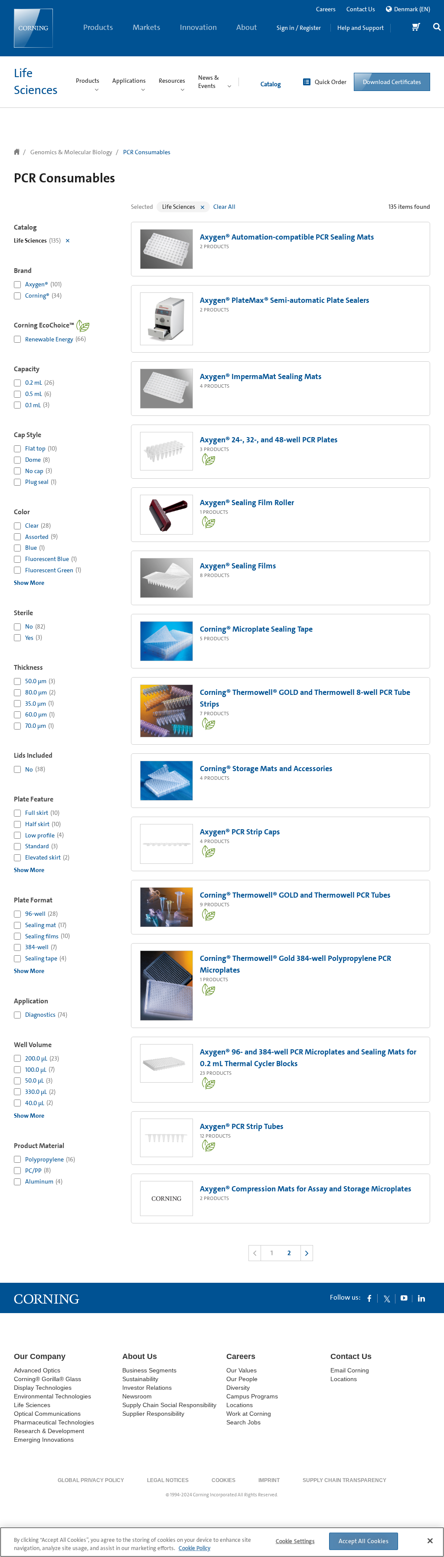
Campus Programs (252, 1396)
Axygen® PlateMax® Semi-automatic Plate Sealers (284, 300)
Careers (326, 9)
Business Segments (149, 1370)
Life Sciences (32, 1404)
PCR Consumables (146, 152)
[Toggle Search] (437, 28)
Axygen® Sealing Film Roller (247, 502)
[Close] (430, 1541)
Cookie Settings (295, 1541)
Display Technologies (43, 1387)
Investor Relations (147, 1387)
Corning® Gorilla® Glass (47, 1378)
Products (98, 27)
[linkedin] (421, 1297)
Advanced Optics (37, 1370)
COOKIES (223, 1480)
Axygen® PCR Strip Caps (240, 832)
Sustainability (140, 1378)
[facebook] (369, 1297)
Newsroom (137, 1396)
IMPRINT (269, 1480)
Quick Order (330, 82)
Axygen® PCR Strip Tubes (242, 1126)
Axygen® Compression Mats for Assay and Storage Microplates (305, 1189)
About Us (246, 39)
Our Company (39, 1356)
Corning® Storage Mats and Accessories (266, 768)
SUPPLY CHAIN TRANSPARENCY (344, 1480)
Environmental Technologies (52, 1396)
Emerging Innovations (44, 1439)
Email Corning (349, 1370)
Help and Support (360, 28)
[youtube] (404, 1297)
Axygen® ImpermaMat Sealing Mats (261, 376)
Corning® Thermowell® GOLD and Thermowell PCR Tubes (295, 895)
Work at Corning (248, 1413)
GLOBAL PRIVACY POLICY (91, 1480)
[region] (222, 1542)
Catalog (271, 84)
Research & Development (49, 1430)
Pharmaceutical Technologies (54, 1422)
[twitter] (386, 1297)
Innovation (198, 27)
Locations (239, 1404)
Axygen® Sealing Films (238, 566)
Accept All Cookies (363, 1541)
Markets (146, 27)
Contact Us (360, 9)
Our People (242, 1378)
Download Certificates (392, 82)
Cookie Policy (194, 1548)
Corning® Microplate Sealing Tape (256, 629)
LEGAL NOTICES (168, 1480)
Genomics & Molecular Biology (71, 152)
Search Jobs (243, 1422)
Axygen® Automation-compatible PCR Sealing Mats (287, 237)
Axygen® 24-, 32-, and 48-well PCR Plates (269, 440)
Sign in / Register (299, 28)
